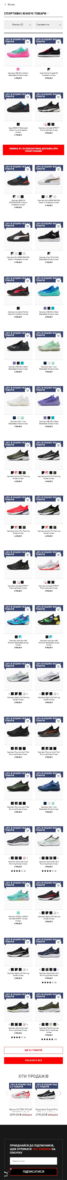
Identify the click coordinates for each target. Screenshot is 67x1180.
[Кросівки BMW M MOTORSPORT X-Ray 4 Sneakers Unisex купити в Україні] (18, 179)
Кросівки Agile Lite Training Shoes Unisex (18, 698)
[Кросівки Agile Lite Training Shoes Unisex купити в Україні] (18, 676)
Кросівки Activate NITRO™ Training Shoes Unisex (48, 129)
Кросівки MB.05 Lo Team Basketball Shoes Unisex (48, 313)
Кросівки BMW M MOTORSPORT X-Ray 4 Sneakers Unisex (18, 202)
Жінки (11, 4)
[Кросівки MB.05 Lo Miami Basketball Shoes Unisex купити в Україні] (18, 52)
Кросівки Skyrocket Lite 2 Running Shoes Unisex (18, 862)
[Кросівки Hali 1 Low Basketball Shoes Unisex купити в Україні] (49, 345)
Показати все (33, 1060)
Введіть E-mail (19, 1161)
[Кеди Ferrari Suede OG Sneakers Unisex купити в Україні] (49, 52)
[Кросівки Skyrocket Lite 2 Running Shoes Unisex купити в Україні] (18, 840)
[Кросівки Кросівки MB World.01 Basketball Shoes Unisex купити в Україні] (18, 619)
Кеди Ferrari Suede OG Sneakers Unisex (49, 74)
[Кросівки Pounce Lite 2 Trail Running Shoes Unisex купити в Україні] (18, 731)
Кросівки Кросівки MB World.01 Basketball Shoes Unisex (18, 642)
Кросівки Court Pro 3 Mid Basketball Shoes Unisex (48, 258)
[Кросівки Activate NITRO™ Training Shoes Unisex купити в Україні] (49, 107)
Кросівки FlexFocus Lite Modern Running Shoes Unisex (48, 1030)
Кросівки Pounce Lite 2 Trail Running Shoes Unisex (18, 753)
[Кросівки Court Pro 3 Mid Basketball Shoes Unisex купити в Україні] (49, 236)
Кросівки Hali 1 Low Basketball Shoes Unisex (48, 367)
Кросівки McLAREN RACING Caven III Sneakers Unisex (49, 201)
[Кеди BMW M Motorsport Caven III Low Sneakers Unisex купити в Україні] (18, 107)
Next (27, 694)
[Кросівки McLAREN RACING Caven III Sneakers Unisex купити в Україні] (49, 179)
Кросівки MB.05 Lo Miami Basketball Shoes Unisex (18, 74)
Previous (9, 694)
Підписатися (33, 1171)
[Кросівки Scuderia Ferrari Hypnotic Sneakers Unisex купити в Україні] (18, 290)
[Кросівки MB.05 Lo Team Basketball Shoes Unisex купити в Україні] (49, 290)
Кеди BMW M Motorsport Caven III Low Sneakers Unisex (18, 130)
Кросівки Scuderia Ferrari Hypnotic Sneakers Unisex (18, 313)
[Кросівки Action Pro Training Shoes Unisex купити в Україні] (18, 455)
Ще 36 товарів (33, 1050)
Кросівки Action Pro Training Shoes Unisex (18, 477)
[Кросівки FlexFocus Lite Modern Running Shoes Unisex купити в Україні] (49, 1007)
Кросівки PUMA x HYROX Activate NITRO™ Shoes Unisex (18, 918)
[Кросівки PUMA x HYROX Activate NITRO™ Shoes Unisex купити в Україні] (18, 895)
